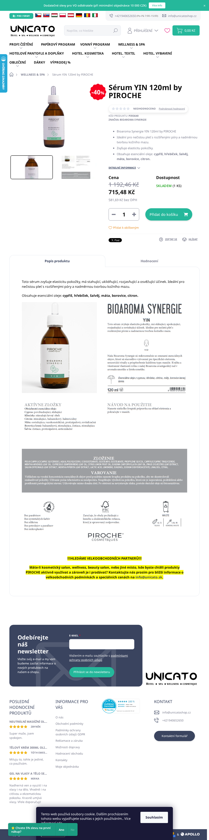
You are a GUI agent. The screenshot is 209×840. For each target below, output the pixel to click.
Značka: (128, 119)
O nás (59, 717)
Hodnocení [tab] (149, 261)
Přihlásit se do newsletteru (91, 672)
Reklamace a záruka (69, 741)
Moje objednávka (67, 766)
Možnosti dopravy (68, 747)
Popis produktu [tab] (57, 261)
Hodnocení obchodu (69, 753)
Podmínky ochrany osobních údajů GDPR (70, 732)
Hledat (115, 30)
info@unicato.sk (149, 577)
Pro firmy (23, 15)
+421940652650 (172, 720)
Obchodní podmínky (69, 724)
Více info (157, 5)
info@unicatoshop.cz (176, 712)
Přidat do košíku (164, 214)
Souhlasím (154, 817)
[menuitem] (25, 44)
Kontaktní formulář (175, 736)
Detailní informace (122, 167)
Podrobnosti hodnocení (172, 108)
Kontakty (61, 760)
